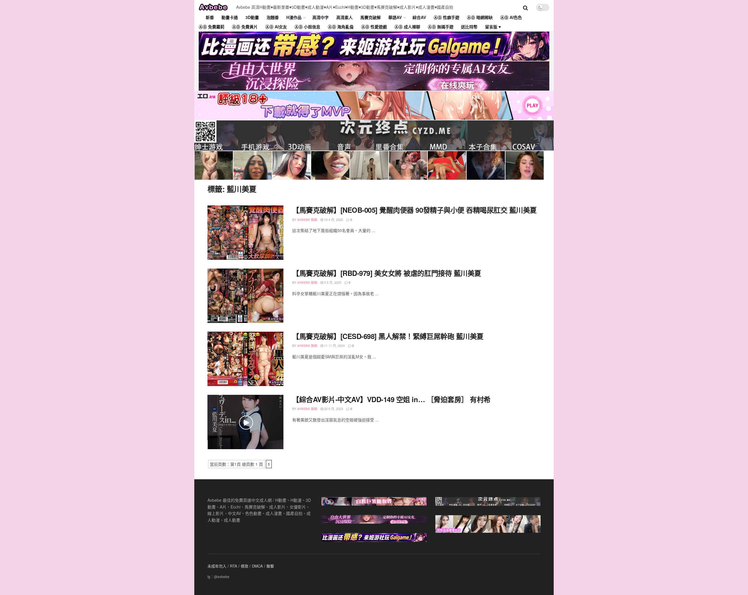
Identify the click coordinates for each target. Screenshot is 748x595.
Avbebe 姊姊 (307, 219)
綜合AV (419, 17)
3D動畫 (252, 17)
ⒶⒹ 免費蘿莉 (211, 27)
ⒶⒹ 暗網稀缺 (480, 17)
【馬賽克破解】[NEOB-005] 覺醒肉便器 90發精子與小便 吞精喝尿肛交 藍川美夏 (414, 210)
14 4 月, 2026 (333, 219)
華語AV (395, 17)
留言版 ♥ (493, 27)
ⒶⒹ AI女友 (276, 27)
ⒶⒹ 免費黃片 (245, 27)
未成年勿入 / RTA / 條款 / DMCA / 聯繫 (240, 566)
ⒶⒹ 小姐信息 (307, 27)
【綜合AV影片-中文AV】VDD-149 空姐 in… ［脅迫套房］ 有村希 (391, 399)
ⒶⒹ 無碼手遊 (440, 27)
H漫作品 (294, 17)
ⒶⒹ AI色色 (511, 17)
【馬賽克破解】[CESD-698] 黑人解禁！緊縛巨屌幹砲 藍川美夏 (388, 336)
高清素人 (344, 17)
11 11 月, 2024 (334, 345)
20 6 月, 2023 (333, 408)
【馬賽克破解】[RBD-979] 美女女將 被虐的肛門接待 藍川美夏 (386, 273)
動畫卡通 (229, 17)
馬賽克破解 (370, 17)
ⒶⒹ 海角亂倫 (341, 27)
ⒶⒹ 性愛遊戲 (374, 27)
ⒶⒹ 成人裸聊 (407, 27)
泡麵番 (272, 17)
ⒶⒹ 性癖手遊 (446, 17)
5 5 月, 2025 (332, 282)
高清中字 (320, 17)
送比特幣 (469, 27)
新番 (210, 17)
